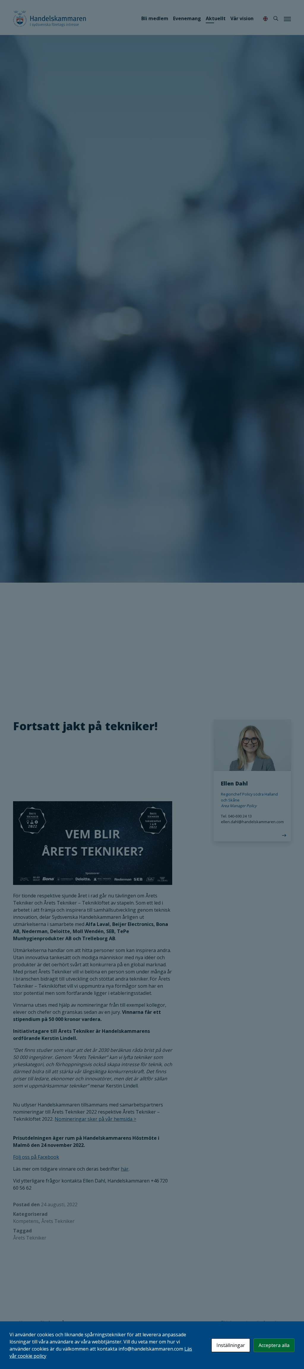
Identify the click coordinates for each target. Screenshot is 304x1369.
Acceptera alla (274, 1345)
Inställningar (230, 1345)
